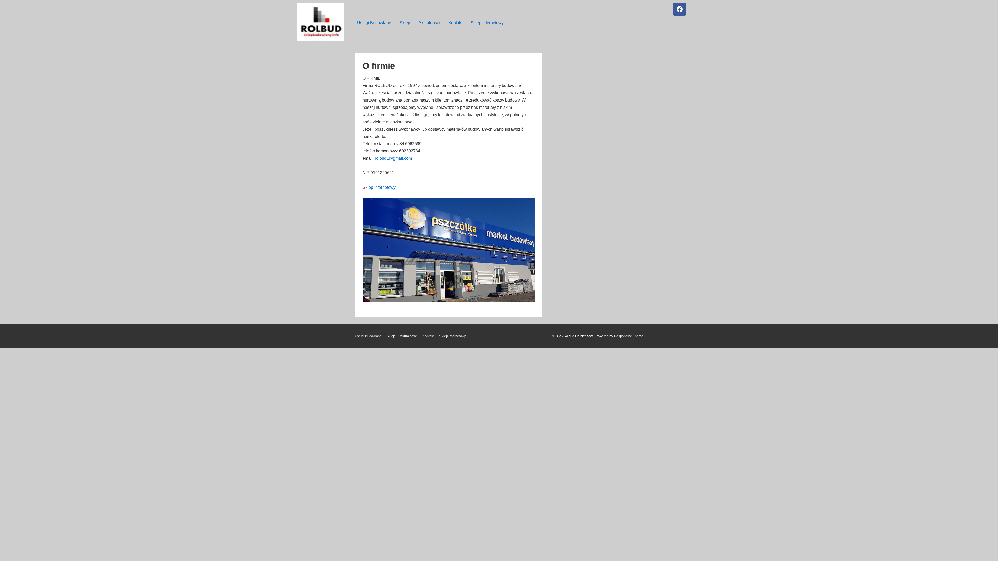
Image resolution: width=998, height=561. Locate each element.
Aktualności (429, 23)
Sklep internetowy (487, 23)
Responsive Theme (628, 336)
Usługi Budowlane (374, 23)
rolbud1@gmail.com (393, 158)
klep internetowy (379, 187)
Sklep (404, 23)
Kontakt (455, 23)
